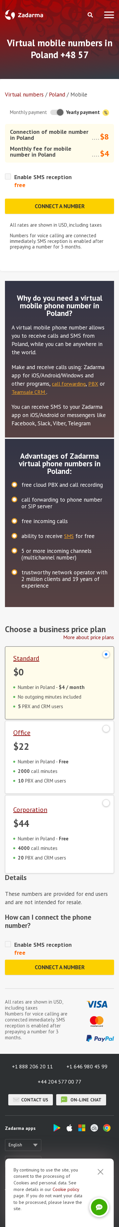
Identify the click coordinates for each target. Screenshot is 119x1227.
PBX (93, 383)
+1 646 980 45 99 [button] (86, 1066)
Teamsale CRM (29, 392)
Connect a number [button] (60, 206)
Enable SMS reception (43, 177)
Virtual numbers (24, 94)
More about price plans (88, 637)
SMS (69, 536)
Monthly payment (28, 112)
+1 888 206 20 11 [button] (32, 1066)
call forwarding (69, 383)
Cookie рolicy (66, 1189)
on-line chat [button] (85, 1100)
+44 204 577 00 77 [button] (59, 1081)
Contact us (34, 1100)
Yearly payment (83, 112)
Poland (57, 94)
